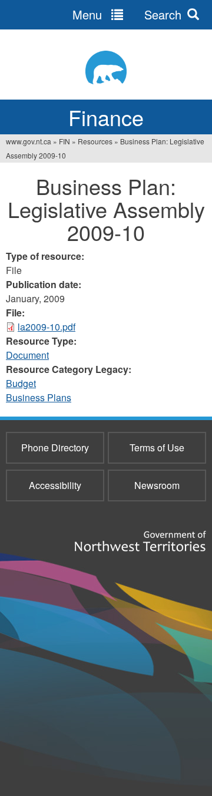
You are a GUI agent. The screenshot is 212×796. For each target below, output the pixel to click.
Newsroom (157, 485)
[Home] (106, 67)
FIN (64, 141)
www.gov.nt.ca (28, 141)
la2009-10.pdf (46, 326)
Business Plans (38, 397)
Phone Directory (55, 447)
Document (27, 355)
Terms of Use (157, 447)
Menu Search (126, 14)
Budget (21, 383)
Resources (95, 141)
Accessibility (55, 485)
